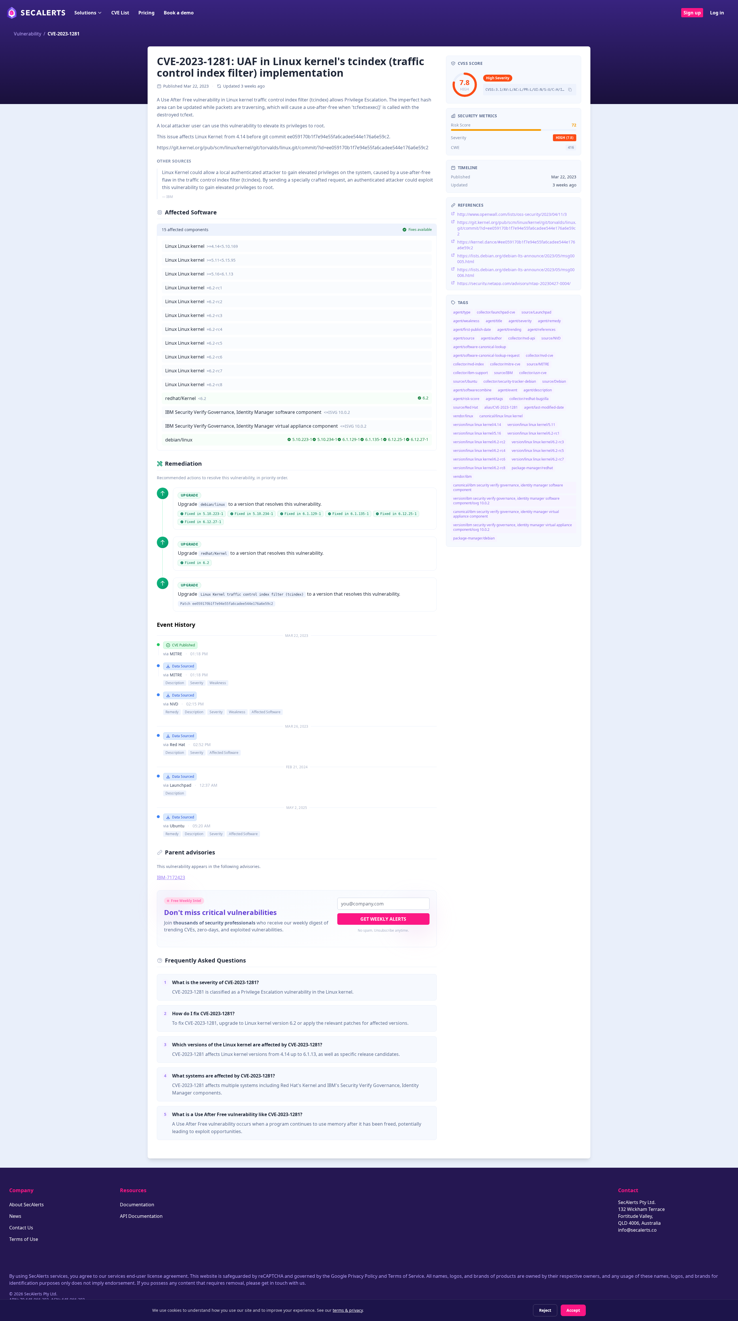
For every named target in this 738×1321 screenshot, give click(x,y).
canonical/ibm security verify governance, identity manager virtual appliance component (506, 514)
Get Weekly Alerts (383, 919)
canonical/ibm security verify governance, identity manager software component (508, 487)
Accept (573, 1310)
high (564, 137)
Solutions (85, 13)
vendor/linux (463, 416)
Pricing (146, 13)
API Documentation (141, 1216)
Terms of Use (23, 1239)
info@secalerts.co (637, 1230)
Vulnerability (27, 34)
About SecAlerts (26, 1204)
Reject (545, 1310)
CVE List (120, 13)
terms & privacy (348, 1310)
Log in (717, 13)
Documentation (137, 1204)
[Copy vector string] (570, 90)
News (15, 1216)
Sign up (692, 13)
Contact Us (21, 1227)
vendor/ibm (462, 476)
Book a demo (179, 13)
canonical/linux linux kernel (501, 416)
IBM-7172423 (171, 877)
